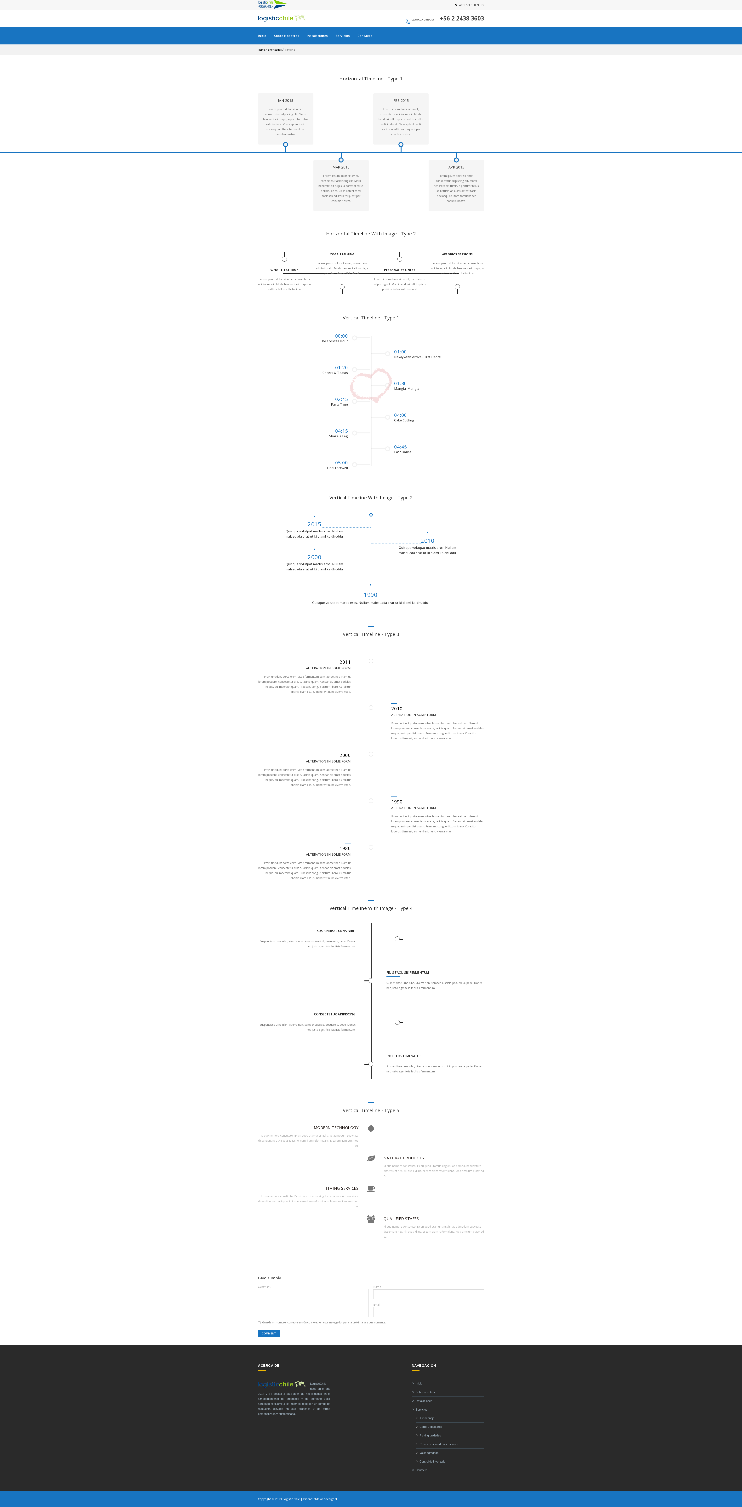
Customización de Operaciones (439, 1444)
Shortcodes (275, 49)
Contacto (364, 36)
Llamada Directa (423, 19)
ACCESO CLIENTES (471, 5)
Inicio (262, 36)
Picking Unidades (430, 1435)
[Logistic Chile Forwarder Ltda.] (272, 7)
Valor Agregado (429, 1452)
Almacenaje (427, 1418)
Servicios (343, 36)
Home (261, 49)
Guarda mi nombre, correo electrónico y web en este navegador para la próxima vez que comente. (324, 1322)
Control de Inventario (432, 1461)
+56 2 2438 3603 (462, 18)
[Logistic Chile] (282, 18)
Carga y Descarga (431, 1426)
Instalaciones (317, 36)
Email (376, 1304)
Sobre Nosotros (286, 36)
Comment (264, 1286)
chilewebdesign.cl (325, 1499)
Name (377, 1287)
